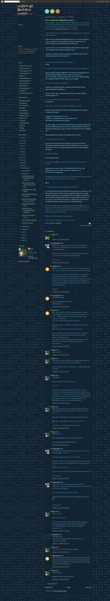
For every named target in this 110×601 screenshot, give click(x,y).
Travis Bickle (56, 295)
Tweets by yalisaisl (23, 261)
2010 (22, 160)
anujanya (55, 266)
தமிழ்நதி (22, 125)
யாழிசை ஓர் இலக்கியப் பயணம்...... (25, 9)
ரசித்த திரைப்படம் (24, 70)
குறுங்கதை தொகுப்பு (25, 93)
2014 (22, 149)
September (25, 226)
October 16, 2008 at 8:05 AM (60, 478)
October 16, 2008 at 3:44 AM (60, 262)
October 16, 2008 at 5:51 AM (60, 445)
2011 (22, 157)
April (23, 240)
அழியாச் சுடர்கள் (24, 115)
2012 (22, 154)
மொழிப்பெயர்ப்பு (24, 73)
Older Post (88, 587)
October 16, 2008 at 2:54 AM (60, 239)
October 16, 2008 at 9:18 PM (60, 507)
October (24, 173)
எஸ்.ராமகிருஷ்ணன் (25, 100)
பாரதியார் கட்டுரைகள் (27, 223)
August (24, 229)
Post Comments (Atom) (60, 591)
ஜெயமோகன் (23, 103)
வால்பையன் (55, 534)
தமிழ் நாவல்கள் (24, 68)
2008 (22, 166)
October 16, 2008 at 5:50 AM (60, 428)
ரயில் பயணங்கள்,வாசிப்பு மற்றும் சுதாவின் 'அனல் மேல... (29, 184)
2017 (22, 140)
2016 (22, 143)
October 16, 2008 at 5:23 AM (60, 403)
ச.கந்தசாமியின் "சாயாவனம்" (29, 220)
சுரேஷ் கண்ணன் (24, 123)
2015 (22, 146)
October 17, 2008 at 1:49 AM (60, 530)
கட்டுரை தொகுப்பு (24, 80)
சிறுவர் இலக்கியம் (25, 78)
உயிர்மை (22, 128)
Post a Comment (52, 583)
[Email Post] (90, 223)
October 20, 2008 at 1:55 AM (60, 579)
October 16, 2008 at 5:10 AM (60, 355)
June (23, 235)
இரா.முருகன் (23, 118)
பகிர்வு (21, 75)
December (25, 168)
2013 (22, 152)
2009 (22, 163)
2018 (22, 137)
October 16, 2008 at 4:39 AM (60, 346)
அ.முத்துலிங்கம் (24, 105)
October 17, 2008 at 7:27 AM (60, 543)
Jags (53, 310)
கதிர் (53, 234)
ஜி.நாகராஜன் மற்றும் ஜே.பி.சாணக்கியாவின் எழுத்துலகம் (28, 210)
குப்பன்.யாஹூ (56, 243)
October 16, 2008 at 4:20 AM (60, 306)
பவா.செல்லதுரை (24, 113)
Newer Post (48, 587)
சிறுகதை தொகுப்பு (25, 65)
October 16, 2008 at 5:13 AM (60, 371)
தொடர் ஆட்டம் (88, 225)
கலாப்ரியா (22, 108)
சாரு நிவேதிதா (24, 110)
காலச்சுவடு (23, 130)
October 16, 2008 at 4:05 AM (60, 292)
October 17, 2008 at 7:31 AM (60, 552)
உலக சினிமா (23, 85)
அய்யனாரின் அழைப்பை (61, 29)
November (25, 171)
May (23, 237)
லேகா (53, 350)
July (23, 232)
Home (69, 587)
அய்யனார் (22, 120)
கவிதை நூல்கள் (24, 88)
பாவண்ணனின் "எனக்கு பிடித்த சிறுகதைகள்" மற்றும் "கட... (28, 178)
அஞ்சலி (22, 90)
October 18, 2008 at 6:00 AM (60, 566)
